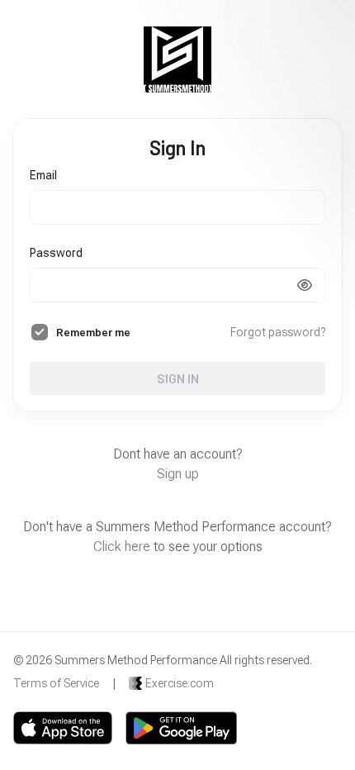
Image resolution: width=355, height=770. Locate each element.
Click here (121, 546)
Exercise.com (179, 683)
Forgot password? (277, 332)
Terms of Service (56, 683)
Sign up (178, 474)
